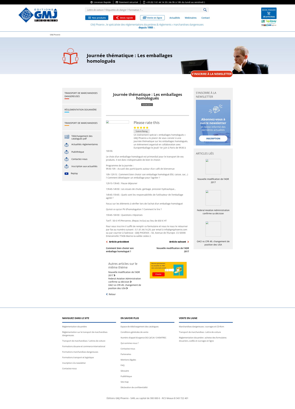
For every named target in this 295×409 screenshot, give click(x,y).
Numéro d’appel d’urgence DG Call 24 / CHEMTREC (143, 337)
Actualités (174, 17)
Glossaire (125, 370)
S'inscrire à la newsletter (212, 74)
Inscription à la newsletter (74, 363)
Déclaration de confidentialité (134, 387)
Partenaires (126, 354)
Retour (112, 294)
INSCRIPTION (213, 138)
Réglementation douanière (81, 109)
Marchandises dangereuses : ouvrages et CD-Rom (201, 326)
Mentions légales (128, 359)
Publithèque (126, 376)
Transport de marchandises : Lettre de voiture (200, 332)
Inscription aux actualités (82, 166)
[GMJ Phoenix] (38, 15)
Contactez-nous (77, 159)
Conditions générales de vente (134, 332)
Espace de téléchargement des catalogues (140, 326)
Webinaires (191, 17)
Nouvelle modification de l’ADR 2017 (173, 246)
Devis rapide (124, 18)
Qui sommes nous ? (130, 343)
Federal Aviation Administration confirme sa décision (124, 280)
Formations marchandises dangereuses (80, 351)
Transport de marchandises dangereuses (81, 95)
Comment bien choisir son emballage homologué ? (120, 246)
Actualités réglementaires (84, 144)
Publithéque (76, 151)
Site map (125, 381)
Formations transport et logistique (78, 357)
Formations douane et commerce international (83, 346)
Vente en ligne (152, 18)
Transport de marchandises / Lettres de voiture (83, 340)
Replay (74, 173)
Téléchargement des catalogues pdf (81, 137)
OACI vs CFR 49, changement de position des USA (124, 287)
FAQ (122, 365)
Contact (205, 17)
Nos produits (97, 18)
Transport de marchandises (81, 122)
